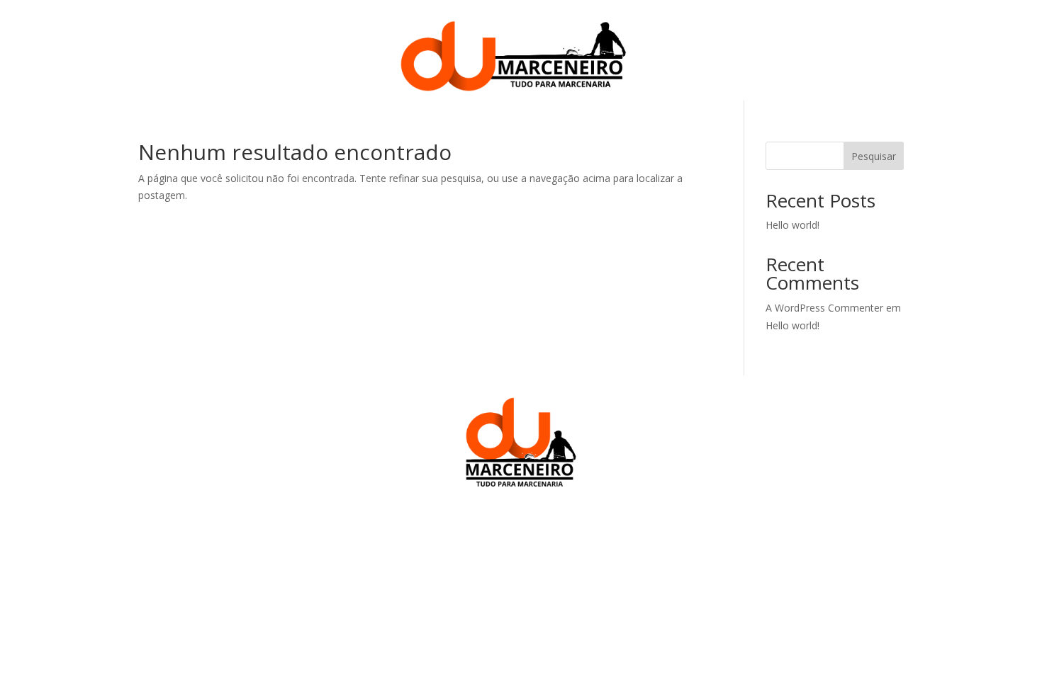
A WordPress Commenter (824, 307)
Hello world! (792, 225)
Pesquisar (873, 156)
